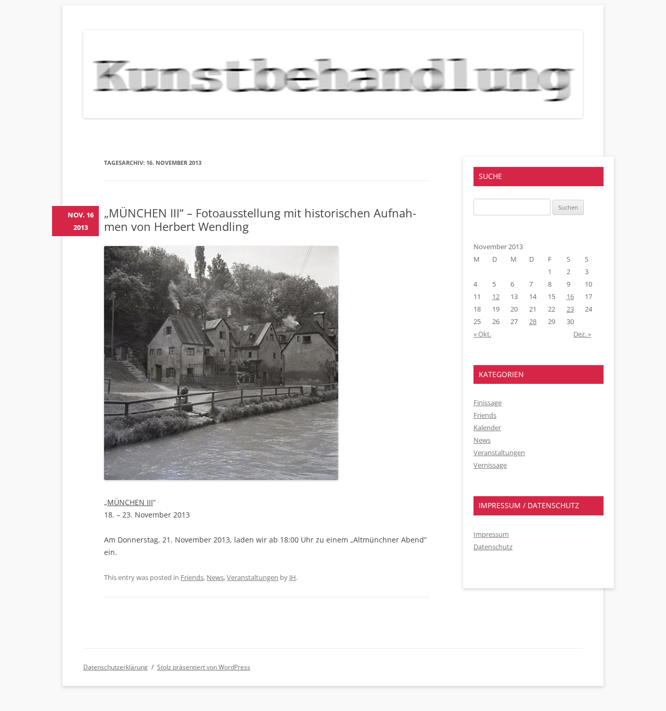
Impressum (491, 534)
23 (570, 309)
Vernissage (490, 465)
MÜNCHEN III (130, 502)
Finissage (487, 402)
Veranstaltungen (252, 577)
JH (292, 577)
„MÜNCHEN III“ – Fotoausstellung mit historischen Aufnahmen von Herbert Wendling (260, 219)
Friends (192, 577)
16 (570, 296)
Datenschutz (493, 546)
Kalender (487, 427)
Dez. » (582, 334)
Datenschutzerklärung (115, 667)
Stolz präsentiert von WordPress (203, 667)
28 (532, 321)
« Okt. (482, 334)
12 (495, 296)
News (215, 577)
